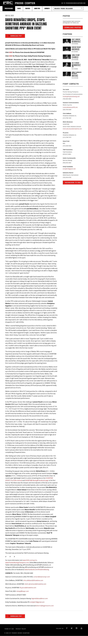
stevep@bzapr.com (22, 591)
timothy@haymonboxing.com (71, 96)
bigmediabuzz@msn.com (40, 598)
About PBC (37, 8)
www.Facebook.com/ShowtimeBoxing (37, 569)
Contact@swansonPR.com (70, 107)
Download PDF (16, 36)
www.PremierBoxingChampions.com (17, 562)
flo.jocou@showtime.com (28, 588)
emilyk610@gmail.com (37, 602)
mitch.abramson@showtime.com (35, 584)
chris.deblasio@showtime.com (33, 580)
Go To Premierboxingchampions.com (73, 3)
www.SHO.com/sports (30, 560)
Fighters (27, 8)
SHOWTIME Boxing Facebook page (36, 480)
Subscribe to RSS (73, 182)
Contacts (47, 8)
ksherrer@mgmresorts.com (45, 606)
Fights (19, 8)
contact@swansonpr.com (41, 577)
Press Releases (9, 8)
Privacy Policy (21, 628)
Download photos (73, 27)
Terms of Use (9, 628)
